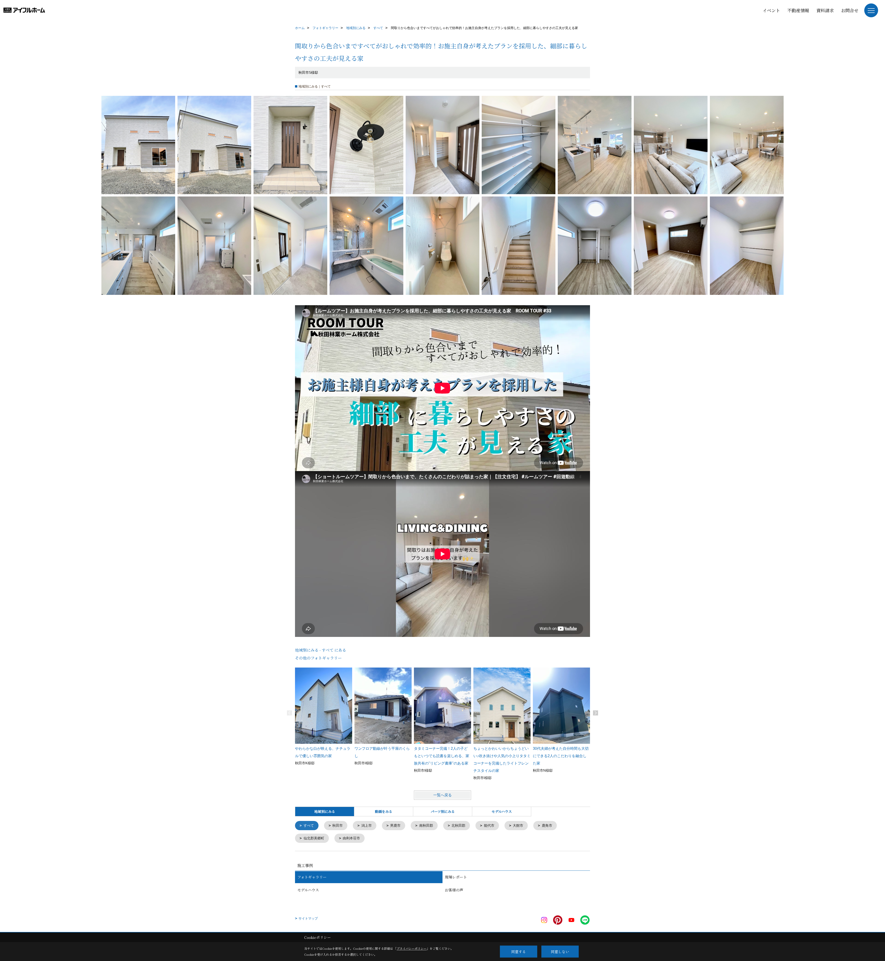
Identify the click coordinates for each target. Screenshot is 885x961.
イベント (771, 10)
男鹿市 (395, 825)
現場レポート (456, 877)
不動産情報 (798, 10)
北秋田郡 (458, 825)
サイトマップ (308, 918)
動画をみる (383, 811)
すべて (309, 825)
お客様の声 (454, 890)
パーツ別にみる (443, 811)
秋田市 (337, 825)
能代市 (489, 825)
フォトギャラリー (312, 877)
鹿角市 (547, 825)
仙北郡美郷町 (314, 838)
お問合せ (849, 10)
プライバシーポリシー (412, 948)
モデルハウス (502, 811)
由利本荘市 (351, 838)
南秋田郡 (426, 825)
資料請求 (825, 10)
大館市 (518, 825)
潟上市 (366, 825)
